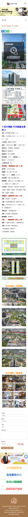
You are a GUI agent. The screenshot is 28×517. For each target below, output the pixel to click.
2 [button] (13, 15)
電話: (10, 508)
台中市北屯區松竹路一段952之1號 (15, 512)
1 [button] (10, 15)
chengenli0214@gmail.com (15, 510)
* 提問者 (3, 413)
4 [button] (17, 15)
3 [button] (15, 15)
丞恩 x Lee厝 (12, 3)
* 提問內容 (3, 430)
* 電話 (2, 424)
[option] (14, 11)
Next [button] (27, 11)
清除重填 (10, 448)
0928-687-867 (15, 508)
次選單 (5, 20)
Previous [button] (0, 11)
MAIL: (7, 510)
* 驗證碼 (3, 441)
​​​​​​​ (14, 474)
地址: (5, 512)
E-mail (2, 418)
